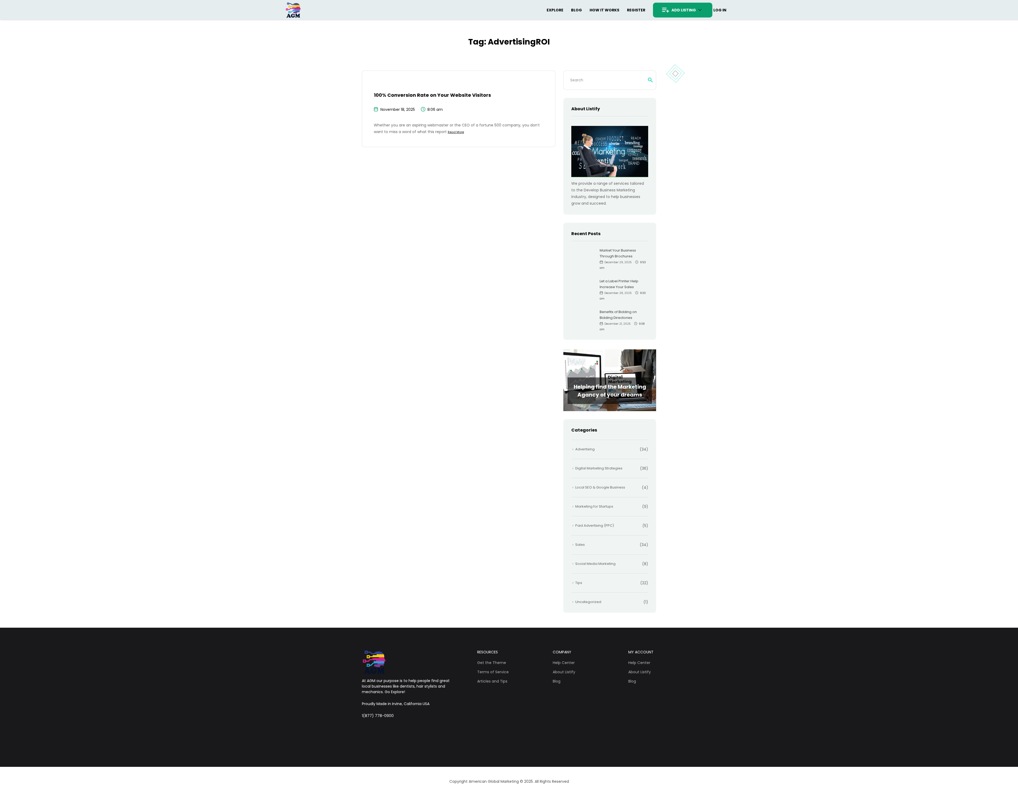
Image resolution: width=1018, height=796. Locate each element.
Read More (456, 132)
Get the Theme (491, 662)
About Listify (564, 672)
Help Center (564, 662)
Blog (576, 10)
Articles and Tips (492, 681)
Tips (578, 582)
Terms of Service (493, 672)
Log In (719, 10)
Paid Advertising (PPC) (594, 525)
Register (636, 10)
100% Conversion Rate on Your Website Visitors (432, 95)
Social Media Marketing (595, 563)
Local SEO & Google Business (600, 487)
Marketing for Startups (594, 506)
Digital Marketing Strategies (598, 468)
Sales (580, 544)
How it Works (604, 10)
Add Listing (684, 10)
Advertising (585, 449)
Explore (555, 10)
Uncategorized (588, 601)
